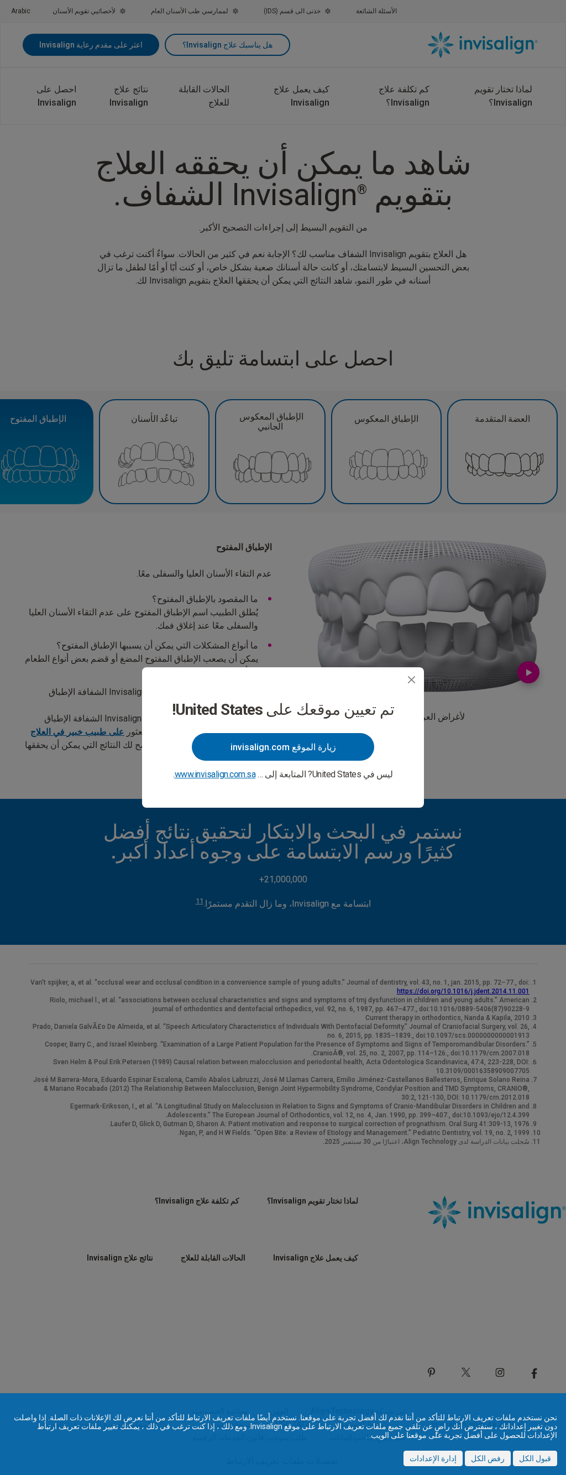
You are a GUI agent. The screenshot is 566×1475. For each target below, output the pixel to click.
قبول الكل (535, 1458)
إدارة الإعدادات (433, 1458)
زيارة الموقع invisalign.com (283, 747)
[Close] (411, 680)
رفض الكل (488, 1458)
